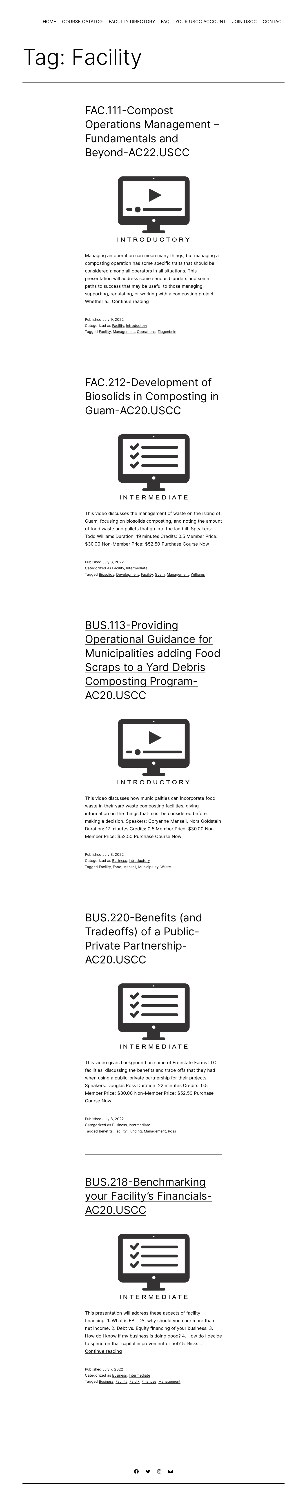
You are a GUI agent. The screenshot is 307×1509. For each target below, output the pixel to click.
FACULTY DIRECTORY (132, 21)
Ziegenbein (167, 331)
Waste (165, 867)
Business (119, 860)
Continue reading (130, 301)
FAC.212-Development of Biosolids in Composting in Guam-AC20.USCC (152, 396)
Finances (149, 1381)
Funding (135, 1131)
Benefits (106, 1131)
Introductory (136, 325)
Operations (146, 331)
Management (124, 331)
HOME (49, 21)
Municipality (148, 867)
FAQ (165, 21)
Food (117, 867)
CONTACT (274, 21)
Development (127, 574)
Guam (160, 574)
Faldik (134, 1381)
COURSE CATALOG (82, 21)
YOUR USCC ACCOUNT (200, 21)
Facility (118, 325)
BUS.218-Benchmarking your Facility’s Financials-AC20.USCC (148, 1196)
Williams (198, 574)
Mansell (129, 867)
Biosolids (106, 574)
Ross (172, 1131)
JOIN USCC (244, 21)
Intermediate (136, 568)
